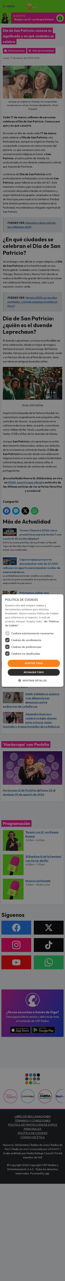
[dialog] (32, 640)
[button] (32, 680)
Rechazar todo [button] (34, 672)
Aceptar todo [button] (34, 663)
